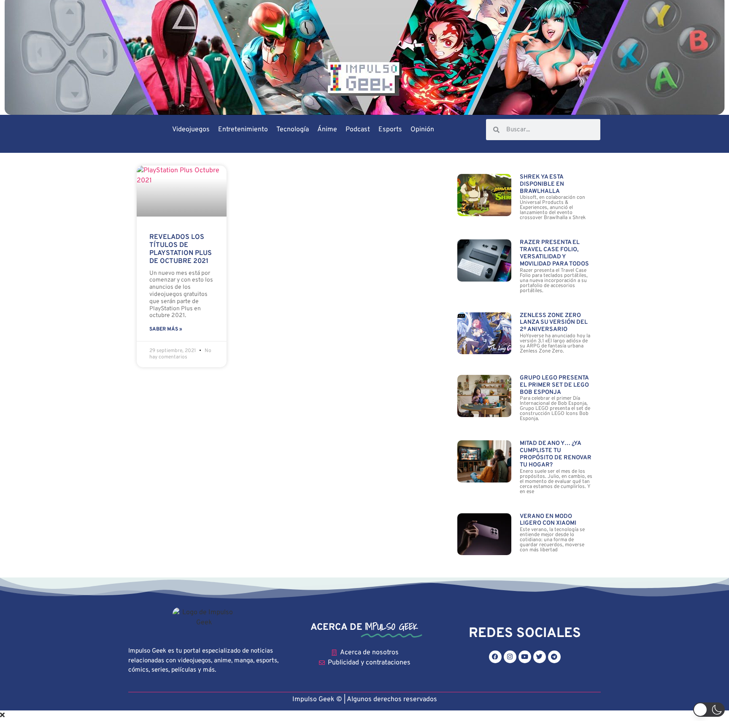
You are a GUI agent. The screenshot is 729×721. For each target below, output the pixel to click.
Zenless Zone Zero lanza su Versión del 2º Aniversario (554, 322)
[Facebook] (495, 657)
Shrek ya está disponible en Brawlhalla (542, 184)
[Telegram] (554, 657)
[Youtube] (524, 657)
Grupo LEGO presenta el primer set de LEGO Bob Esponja (554, 385)
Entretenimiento (243, 129)
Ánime (327, 129)
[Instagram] (510, 657)
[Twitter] (539, 657)
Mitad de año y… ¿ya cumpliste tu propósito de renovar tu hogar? (555, 454)
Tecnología (292, 129)
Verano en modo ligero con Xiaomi (548, 520)
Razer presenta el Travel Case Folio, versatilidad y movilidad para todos (554, 253)
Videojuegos (191, 129)
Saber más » (165, 329)
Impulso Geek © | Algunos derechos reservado (363, 699)
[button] (709, 709)
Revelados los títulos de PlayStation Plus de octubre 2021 (180, 249)
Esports (390, 129)
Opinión (422, 129)
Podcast (358, 129)
